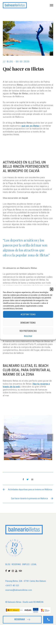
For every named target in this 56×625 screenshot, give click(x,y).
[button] (51, 289)
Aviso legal (28, 336)
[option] (28, 451)
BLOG (7, 564)
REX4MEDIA (38, 602)
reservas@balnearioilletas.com (18, 590)
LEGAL (34, 564)
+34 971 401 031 (12, 585)
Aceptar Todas (28, 314)
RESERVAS (16, 564)
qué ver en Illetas (30, 125)
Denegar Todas (28, 322)
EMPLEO (26, 564)
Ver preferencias (28, 330)
